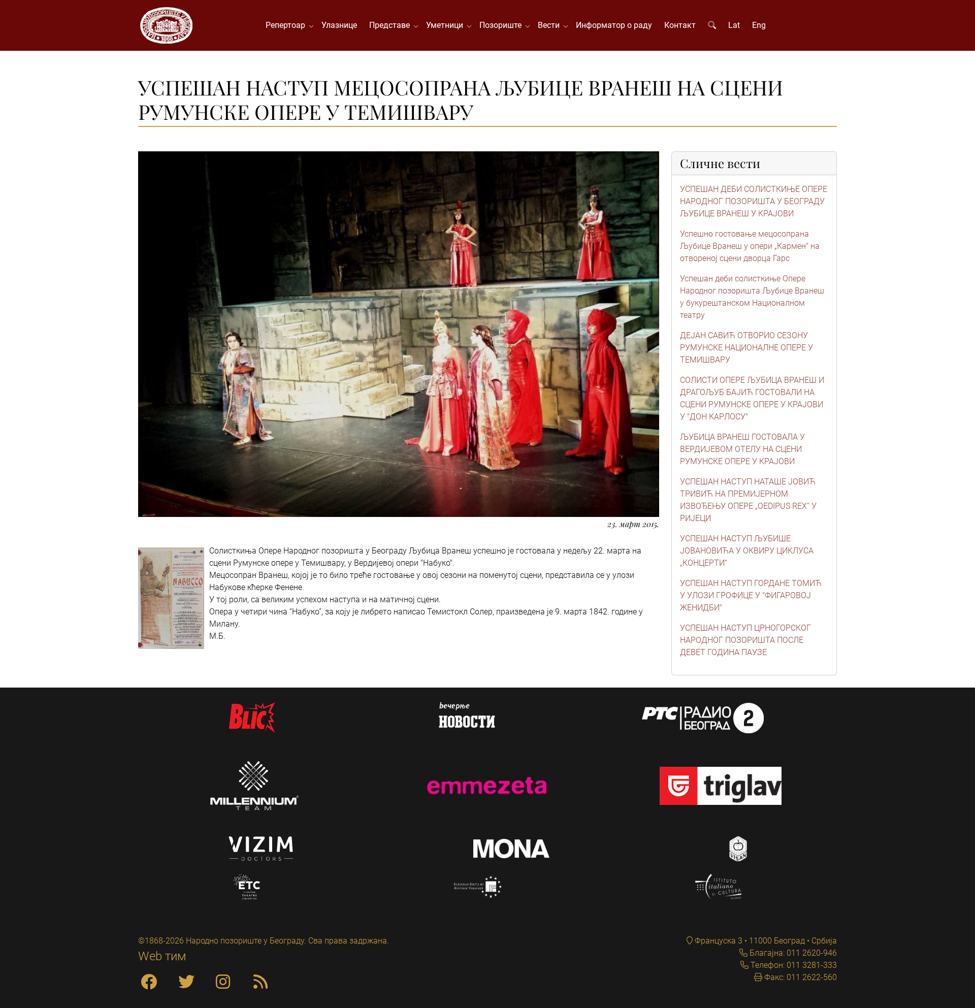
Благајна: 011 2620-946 (792, 953)
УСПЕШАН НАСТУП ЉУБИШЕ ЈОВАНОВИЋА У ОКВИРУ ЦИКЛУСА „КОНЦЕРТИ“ (747, 551)
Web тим (162, 956)
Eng (759, 25)
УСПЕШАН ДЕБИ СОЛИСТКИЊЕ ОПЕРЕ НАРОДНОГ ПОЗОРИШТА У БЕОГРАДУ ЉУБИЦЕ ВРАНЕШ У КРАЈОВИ (753, 201)
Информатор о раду (614, 25)
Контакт (680, 25)
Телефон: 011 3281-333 (793, 965)
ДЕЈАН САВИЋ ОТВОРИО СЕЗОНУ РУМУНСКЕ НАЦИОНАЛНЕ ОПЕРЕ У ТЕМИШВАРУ (746, 348)
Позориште (502, 25)
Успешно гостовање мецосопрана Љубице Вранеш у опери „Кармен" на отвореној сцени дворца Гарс (750, 246)
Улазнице (339, 25)
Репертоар (287, 25)
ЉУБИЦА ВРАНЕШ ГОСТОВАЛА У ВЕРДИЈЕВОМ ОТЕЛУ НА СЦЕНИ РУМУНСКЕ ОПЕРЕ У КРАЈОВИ (742, 449)
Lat (734, 25)
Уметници (446, 25)
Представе (391, 25)
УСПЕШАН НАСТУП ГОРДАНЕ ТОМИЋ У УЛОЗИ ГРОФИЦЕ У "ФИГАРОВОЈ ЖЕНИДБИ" (751, 595)
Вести (551, 25)
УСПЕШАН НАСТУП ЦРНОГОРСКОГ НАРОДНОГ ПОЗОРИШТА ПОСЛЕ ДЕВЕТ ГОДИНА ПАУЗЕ (745, 640)
